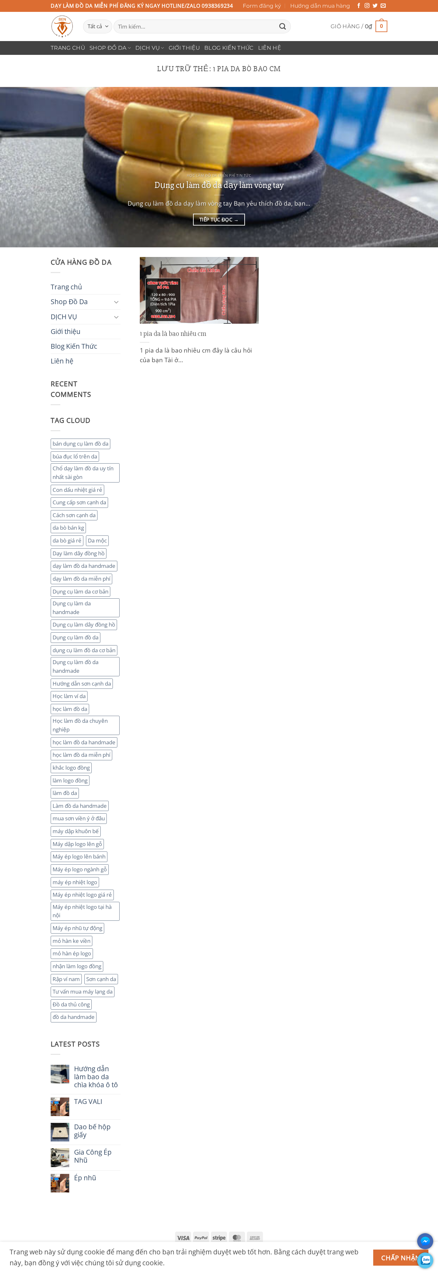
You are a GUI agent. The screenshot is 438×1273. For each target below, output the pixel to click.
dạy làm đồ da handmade (84, 565)
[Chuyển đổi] (117, 302)
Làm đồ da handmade (80, 805)
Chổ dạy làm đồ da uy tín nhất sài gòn (83, 473)
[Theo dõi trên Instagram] (367, 6)
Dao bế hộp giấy (92, 1131)
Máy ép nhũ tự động (77, 928)
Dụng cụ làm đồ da (75, 637)
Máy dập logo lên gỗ (77, 844)
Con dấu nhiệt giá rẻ (77, 489)
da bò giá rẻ (67, 540)
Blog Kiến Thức (229, 48)
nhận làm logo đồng (77, 966)
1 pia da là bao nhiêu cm (173, 333)
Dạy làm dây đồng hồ (79, 553)
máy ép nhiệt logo (75, 882)
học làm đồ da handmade (84, 742)
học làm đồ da (70, 709)
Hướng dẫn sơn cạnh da (82, 683)
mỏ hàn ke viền (71, 940)
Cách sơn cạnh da (74, 515)
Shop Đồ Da (107, 48)
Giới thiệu (184, 48)
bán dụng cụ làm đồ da (80, 443)
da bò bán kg (68, 527)
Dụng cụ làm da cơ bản (80, 591)
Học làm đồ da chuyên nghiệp (80, 725)
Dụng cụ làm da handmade (72, 608)
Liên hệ (269, 48)
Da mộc (97, 540)
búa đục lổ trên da (75, 456)
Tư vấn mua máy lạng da (83, 991)
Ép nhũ (85, 1178)
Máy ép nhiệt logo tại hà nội (82, 911)
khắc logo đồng (71, 767)
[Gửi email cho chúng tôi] (383, 6)
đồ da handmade (74, 1017)
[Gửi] (282, 26)
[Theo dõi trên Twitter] (375, 6)
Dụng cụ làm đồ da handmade (75, 666)
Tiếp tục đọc (219, 219)
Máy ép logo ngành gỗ (80, 869)
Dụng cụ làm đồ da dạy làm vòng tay (219, 185)
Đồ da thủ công (71, 1004)
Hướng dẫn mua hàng (320, 6)
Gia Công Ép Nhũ (93, 1156)
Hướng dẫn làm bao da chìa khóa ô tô (96, 1077)
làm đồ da (65, 793)
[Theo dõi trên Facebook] (358, 6)
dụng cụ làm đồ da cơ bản (84, 650)
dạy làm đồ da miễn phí (81, 578)
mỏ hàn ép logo (72, 953)
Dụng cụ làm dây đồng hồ (84, 624)
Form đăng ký (262, 6)
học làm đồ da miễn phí (81, 754)
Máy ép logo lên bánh (79, 856)
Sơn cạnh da (101, 979)
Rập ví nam (66, 979)
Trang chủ (68, 48)
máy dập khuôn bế (76, 831)
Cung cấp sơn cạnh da (79, 502)
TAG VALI (88, 1102)
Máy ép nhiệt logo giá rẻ (82, 894)
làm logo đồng (70, 780)
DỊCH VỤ (147, 48)
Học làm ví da (69, 696)
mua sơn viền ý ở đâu (79, 818)
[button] (359, 26)
